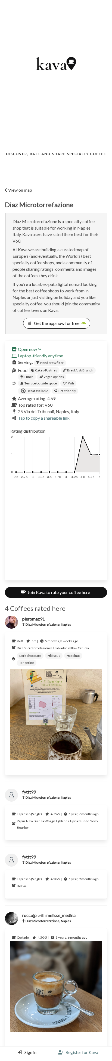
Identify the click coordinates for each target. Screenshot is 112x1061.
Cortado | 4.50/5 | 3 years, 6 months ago (52, 937)
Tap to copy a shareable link (44, 417)
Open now (27, 349)
